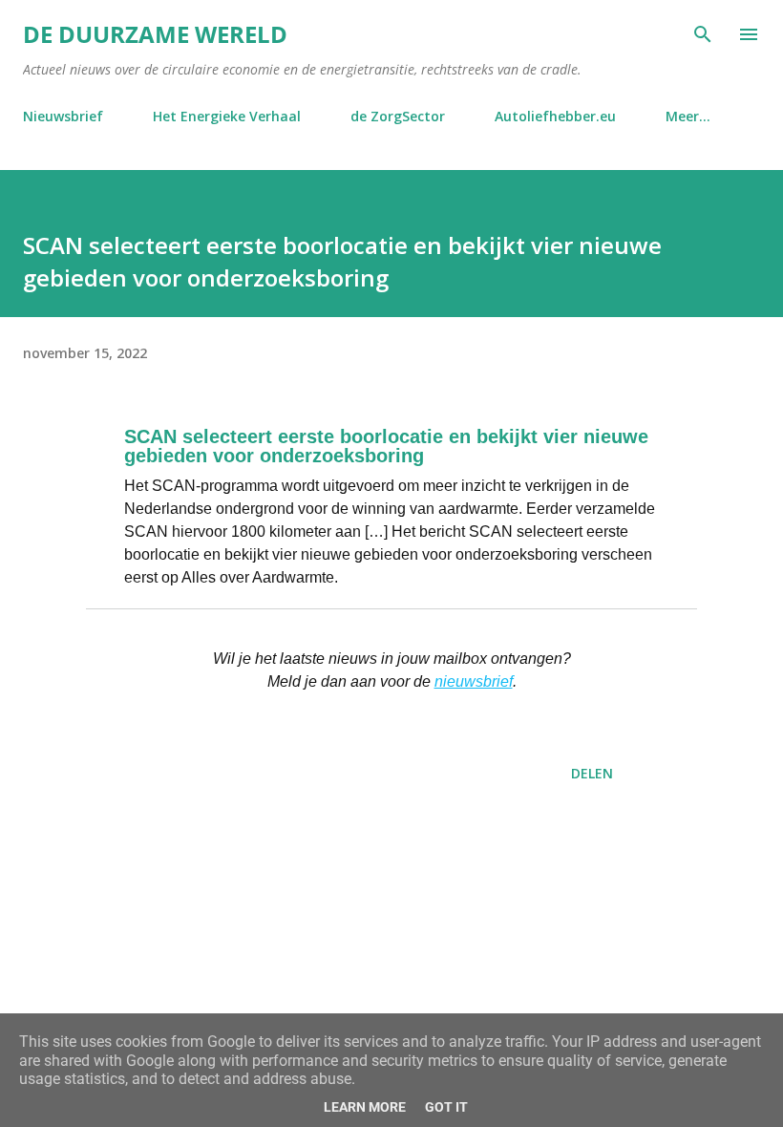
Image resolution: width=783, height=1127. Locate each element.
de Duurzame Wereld (155, 34)
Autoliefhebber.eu (555, 116)
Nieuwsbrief (63, 116)
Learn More (365, 1107)
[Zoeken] (702, 34)
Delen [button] (592, 773)
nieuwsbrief (473, 681)
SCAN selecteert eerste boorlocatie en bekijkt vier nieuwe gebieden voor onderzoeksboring (386, 446)
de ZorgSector (397, 116)
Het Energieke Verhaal (227, 116)
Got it (446, 1107)
